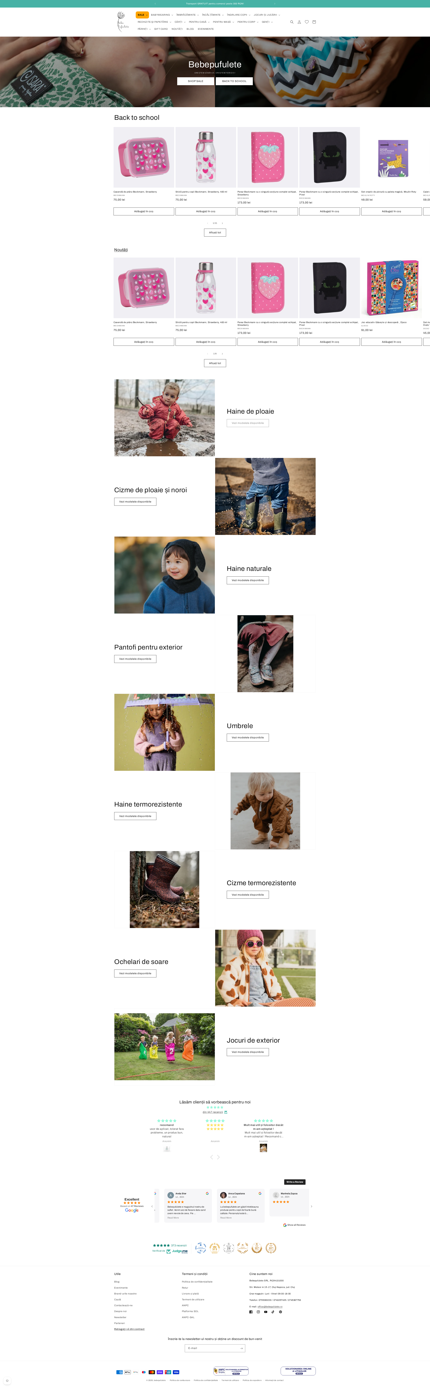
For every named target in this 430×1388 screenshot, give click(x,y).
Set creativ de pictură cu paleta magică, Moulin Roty (388, 192)
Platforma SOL (190, 1311)
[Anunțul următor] (274, 3)
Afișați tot (215, 232)
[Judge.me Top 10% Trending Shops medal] (271, 1248)
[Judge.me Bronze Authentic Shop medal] (242, 1248)
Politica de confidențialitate (197, 1282)
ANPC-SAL (188, 1317)
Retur (185, 1288)
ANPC (185, 1305)
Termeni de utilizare (193, 1299)
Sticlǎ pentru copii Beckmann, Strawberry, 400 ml (201, 192)
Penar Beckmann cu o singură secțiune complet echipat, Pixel (329, 193)
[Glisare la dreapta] (222, 223)
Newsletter (120, 1317)
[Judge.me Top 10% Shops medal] (256, 1248)
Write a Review (295, 1182)
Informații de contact (274, 1380)
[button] (142, 14)
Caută (117, 1299)
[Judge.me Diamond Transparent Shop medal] (200, 1248)
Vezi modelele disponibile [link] (248, 423)
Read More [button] (148, 1217)
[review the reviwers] (182, 1194)
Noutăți (121, 250)
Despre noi (120, 1311)
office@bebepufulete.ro (270, 1307)
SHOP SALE (195, 81)
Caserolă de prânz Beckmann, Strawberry (135, 192)
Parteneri (119, 1323)
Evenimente (121, 1288)
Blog (116, 1282)
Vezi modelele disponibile (135, 501)
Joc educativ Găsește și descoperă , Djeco (384, 322)
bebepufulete (160, 1380)
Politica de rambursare (180, 1380)
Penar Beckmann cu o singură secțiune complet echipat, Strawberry (267, 193)
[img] (215, 1107)
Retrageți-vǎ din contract (129, 1329)
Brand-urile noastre (125, 1293)
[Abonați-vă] (241, 1348)
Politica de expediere (252, 1380)
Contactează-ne (123, 1305)
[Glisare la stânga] (207, 223)
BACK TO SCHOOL (234, 81)
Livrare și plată (190, 1293)
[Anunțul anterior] (155, 3)
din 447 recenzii (213, 1112)
